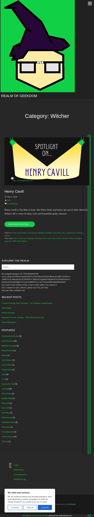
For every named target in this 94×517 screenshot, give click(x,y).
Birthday (38, 238)
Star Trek (5, 408)
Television (80, 233)
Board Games (7, 350)
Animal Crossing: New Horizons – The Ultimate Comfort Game (27, 303)
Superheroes (71, 233)
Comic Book (57, 233)
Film (63, 233)
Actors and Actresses (19, 233)
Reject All (30, 507)
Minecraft (5, 403)
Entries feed (19, 470)
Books (4, 355)
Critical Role (7, 370)
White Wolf (17, 241)
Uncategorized (8, 432)
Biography (31, 238)
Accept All (44, 507)
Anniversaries (33, 233)
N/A (8, 200)
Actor (15, 238)
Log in (16, 465)
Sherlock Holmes (68, 238)
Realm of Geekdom (19, 96)
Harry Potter (6, 394)
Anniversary (22, 238)
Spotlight (78, 238)
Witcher (7, 235)
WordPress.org (20, 479)
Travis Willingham (9, 322)
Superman (8, 241)
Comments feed (20, 475)
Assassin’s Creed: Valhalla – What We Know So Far (23, 317)
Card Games (7, 360)
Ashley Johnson (8, 313)
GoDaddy (72, 504)
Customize (15, 507)
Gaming (5, 389)
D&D (4, 374)
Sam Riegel (6, 308)
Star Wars (6, 413)
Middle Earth (7, 398)
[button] (90, 3)
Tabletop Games (8, 422)
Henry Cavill (14, 191)
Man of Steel (56, 238)
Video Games (7, 437)
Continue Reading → (19, 224)
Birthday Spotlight (45, 233)
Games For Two (8, 384)
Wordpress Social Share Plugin (36, 516)
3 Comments (12, 204)
